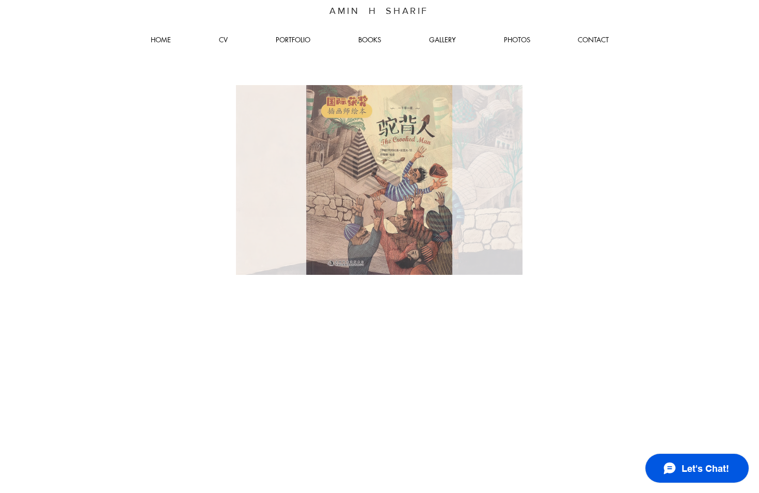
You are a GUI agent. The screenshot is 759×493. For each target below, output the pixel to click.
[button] (379, 180)
